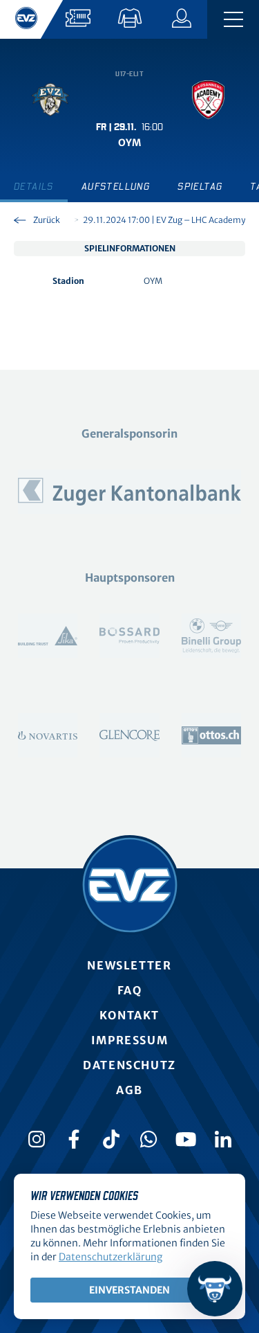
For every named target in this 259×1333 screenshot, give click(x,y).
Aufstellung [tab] (115, 187)
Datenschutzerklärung (110, 1257)
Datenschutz (129, 1065)
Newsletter (129, 965)
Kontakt (129, 1015)
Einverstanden (129, 1290)
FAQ (129, 990)
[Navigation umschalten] (233, 19)
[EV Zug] (130, 885)
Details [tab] (34, 187)
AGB (129, 1090)
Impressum (129, 1040)
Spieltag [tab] (200, 187)
